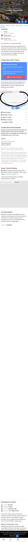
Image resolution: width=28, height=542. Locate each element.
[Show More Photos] (19, 21)
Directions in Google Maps (10, 174)
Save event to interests (15, 77)
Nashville (10, 505)
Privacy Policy (17, 534)
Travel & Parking (19, 25)
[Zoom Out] (26, 100)
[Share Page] (25, 21)
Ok (17, 536)
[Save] (22, 21)
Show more (15, 221)
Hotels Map (9, 225)
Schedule (12, 25)
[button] (14, 112)
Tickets (7, 25)
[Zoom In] (26, 97)
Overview (3, 25)
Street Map (16, 92)
